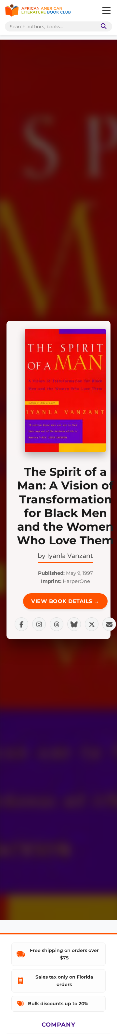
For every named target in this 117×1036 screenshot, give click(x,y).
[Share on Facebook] (21, 624)
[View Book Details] (65, 390)
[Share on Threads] (56, 624)
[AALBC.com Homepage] (38, 10)
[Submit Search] (102, 26)
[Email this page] (109, 624)
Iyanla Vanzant (70, 556)
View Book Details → (65, 601)
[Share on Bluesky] (74, 624)
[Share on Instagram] (39, 624)
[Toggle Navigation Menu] (106, 10)
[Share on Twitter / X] (91, 624)
